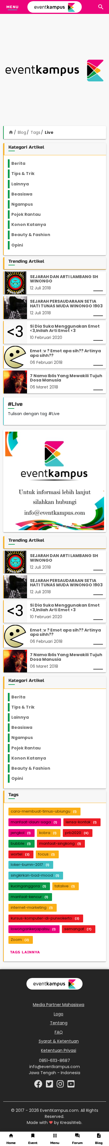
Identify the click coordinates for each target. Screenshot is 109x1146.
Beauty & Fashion (34, 235)
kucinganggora (28, 886)
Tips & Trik (27, 173)
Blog (22, 132)
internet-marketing (32, 907)
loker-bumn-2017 (30, 864)
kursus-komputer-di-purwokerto (45, 918)
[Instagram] (61, 1085)
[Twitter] (50, 1085)
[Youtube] (71, 1085)
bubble (21, 843)
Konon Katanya (31, 224)
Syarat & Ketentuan (59, 1041)
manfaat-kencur (29, 896)
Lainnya (25, 184)
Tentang (58, 1023)
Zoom (20, 939)
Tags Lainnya (25, 952)
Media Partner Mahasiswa (58, 1005)
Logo (58, 1014)
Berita (24, 163)
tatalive (65, 886)
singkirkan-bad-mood (35, 875)
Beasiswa (25, 194)
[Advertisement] (54, 70)
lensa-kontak (81, 822)
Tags (35, 132)
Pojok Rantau (29, 214)
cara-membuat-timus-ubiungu (43, 811)
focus (46, 854)
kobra (47, 832)
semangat (77, 928)
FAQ (59, 1032)
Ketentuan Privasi (58, 1050)
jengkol (21, 832)
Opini (20, 245)
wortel (20, 854)
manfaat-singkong (60, 843)
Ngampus (25, 204)
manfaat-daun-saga (34, 822)
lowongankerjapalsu (33, 928)
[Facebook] (39, 1085)
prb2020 (76, 832)
